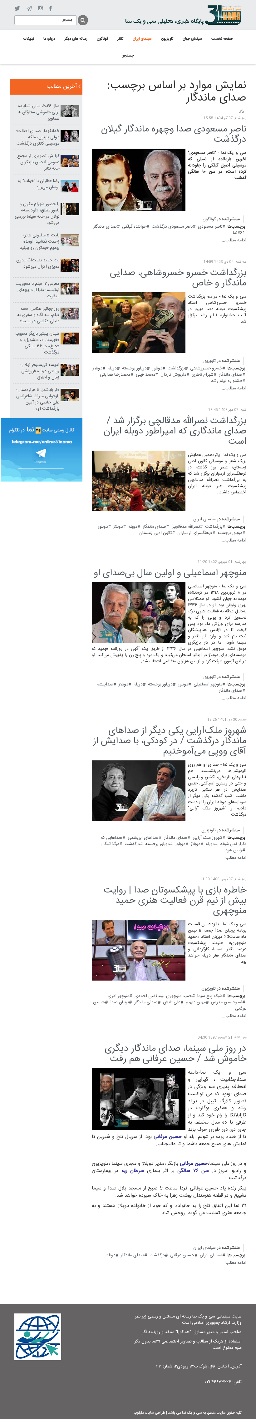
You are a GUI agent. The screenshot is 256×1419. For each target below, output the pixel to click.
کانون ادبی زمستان (155, 533)
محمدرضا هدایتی (115, 374)
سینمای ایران (204, 519)
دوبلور (157, 368)
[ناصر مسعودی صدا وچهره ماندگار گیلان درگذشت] (138, 180)
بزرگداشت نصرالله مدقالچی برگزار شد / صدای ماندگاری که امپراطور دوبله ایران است (175, 431)
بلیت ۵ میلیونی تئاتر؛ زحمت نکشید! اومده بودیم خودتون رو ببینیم (39, 241)
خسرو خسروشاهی (206, 368)
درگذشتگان (110, 844)
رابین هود (233, 850)
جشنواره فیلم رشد (226, 381)
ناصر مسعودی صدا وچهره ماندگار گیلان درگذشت (173, 134)
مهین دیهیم (196, 1002)
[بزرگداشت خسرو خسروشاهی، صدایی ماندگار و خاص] (138, 323)
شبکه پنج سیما (209, 996)
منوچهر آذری (118, 996)
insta (40, 8)
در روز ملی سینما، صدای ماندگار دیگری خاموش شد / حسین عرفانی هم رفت (175, 1054)
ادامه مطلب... (234, 240)
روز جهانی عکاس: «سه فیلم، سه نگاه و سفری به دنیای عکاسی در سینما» (38, 315)
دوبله (112, 368)
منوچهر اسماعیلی (208, 684)
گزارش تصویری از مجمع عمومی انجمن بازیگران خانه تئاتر (38, 162)
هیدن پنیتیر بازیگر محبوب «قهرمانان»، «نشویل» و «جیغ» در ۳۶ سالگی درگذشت (37, 343)
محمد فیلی (145, 374)
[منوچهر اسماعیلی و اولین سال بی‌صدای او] (138, 612)
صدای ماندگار (105, 226)
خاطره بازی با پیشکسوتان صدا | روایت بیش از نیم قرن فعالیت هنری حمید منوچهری (175, 901)
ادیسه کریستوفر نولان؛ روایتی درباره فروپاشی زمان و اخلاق (39, 371)
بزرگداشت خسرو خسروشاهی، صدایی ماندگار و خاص (178, 278)
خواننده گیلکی (134, 226)
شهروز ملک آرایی (207, 838)
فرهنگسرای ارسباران (194, 533)
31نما (239, 233)
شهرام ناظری (203, 374)
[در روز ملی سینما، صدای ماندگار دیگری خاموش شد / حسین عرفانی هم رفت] (138, 1099)
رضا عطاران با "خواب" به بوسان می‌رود (38, 184)
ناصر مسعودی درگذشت (172, 226)
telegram (29, 8)
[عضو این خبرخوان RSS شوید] (241, 111)
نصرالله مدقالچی (185, 527)
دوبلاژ (97, 368)
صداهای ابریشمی (143, 838)
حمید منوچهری (179, 996)
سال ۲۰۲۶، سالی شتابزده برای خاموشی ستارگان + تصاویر (38, 112)
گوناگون (209, 219)
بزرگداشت (176, 368)
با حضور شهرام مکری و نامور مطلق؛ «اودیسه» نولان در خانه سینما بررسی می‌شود (37, 213)
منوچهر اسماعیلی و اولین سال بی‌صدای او (170, 573)
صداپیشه (105, 684)
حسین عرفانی (182, 1255)
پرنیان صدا (119, 1002)
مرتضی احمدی (148, 996)
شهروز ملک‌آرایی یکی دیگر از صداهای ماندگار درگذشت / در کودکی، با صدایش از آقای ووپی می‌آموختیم (169, 741)
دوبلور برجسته (134, 368)
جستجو (82, 19)
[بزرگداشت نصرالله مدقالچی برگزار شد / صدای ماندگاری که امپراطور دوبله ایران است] (138, 481)
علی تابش (171, 1002)
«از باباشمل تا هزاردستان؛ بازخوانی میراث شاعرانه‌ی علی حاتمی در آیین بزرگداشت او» (37, 399)
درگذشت (132, 844)
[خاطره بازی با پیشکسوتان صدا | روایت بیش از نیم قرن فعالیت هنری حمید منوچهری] (138, 950)
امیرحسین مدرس (226, 1002)
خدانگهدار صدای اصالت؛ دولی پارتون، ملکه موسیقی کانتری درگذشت (37, 137)
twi (17, 8)
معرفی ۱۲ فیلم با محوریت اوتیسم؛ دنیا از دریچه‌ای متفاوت (37, 290)
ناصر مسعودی (210, 226)
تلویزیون (208, 361)
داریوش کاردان (173, 374)
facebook (50, 8)
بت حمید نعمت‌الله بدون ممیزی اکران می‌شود (37, 263)
